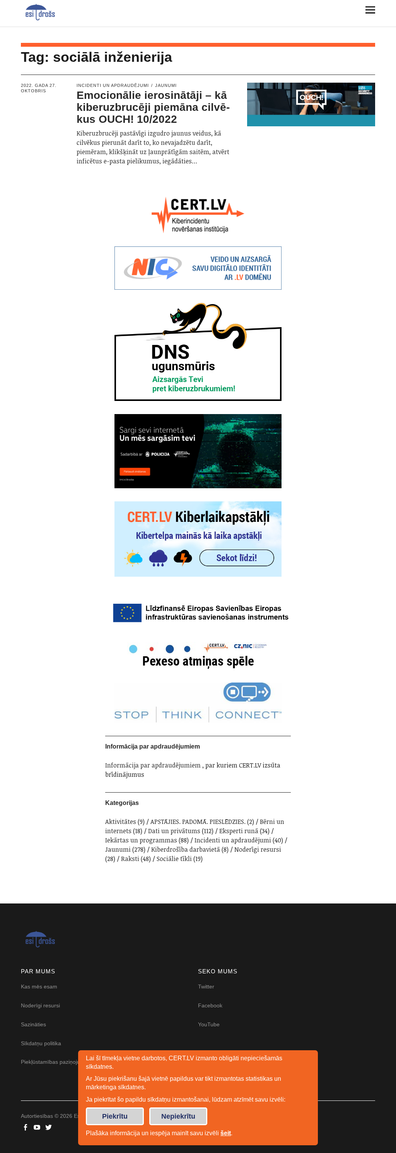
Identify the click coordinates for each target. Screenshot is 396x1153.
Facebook (210, 1005)
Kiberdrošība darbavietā (185, 849)
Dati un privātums (174, 831)
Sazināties (33, 1024)
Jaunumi (166, 85)
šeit (225, 1133)
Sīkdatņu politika (41, 1043)
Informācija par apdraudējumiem (153, 765)
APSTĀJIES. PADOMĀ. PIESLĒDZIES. (198, 821)
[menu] (367, 9)
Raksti (130, 858)
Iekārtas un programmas (141, 840)
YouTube (209, 1024)
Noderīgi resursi (257, 849)
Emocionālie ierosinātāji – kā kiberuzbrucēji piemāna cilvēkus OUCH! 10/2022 (153, 107)
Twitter (206, 986)
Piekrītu (115, 1116)
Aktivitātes (120, 821)
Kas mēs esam (39, 986)
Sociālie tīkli (174, 858)
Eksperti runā (238, 831)
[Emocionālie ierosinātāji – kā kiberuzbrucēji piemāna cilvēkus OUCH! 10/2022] (311, 104)
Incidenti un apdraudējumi (113, 85)
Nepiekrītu (178, 1116)
